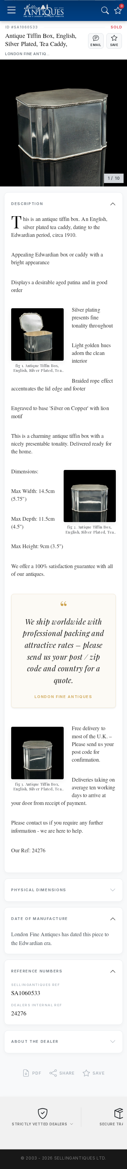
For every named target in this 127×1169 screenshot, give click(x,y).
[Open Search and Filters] (105, 10)
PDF (36, 1073)
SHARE (67, 1073)
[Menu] (11, 11)
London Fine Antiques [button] (28, 54)
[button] (96, 41)
